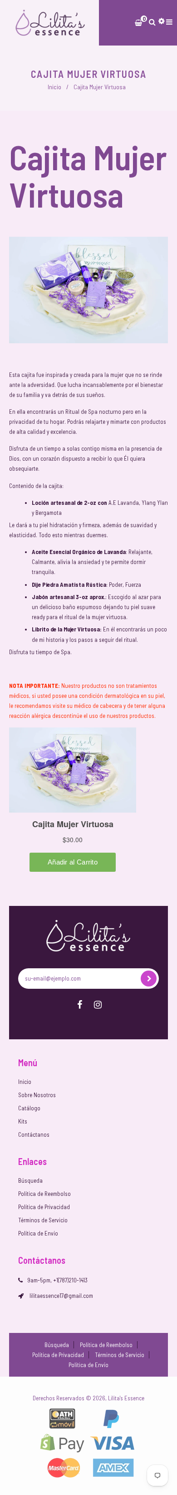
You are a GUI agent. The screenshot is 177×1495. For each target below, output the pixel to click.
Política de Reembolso (44, 1193)
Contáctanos (33, 1134)
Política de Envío (38, 1233)
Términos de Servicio (43, 1220)
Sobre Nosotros (37, 1094)
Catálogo (29, 1108)
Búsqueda (30, 1180)
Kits (22, 1121)
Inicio (54, 87)
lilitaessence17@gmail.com (61, 1295)
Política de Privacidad (44, 1206)
